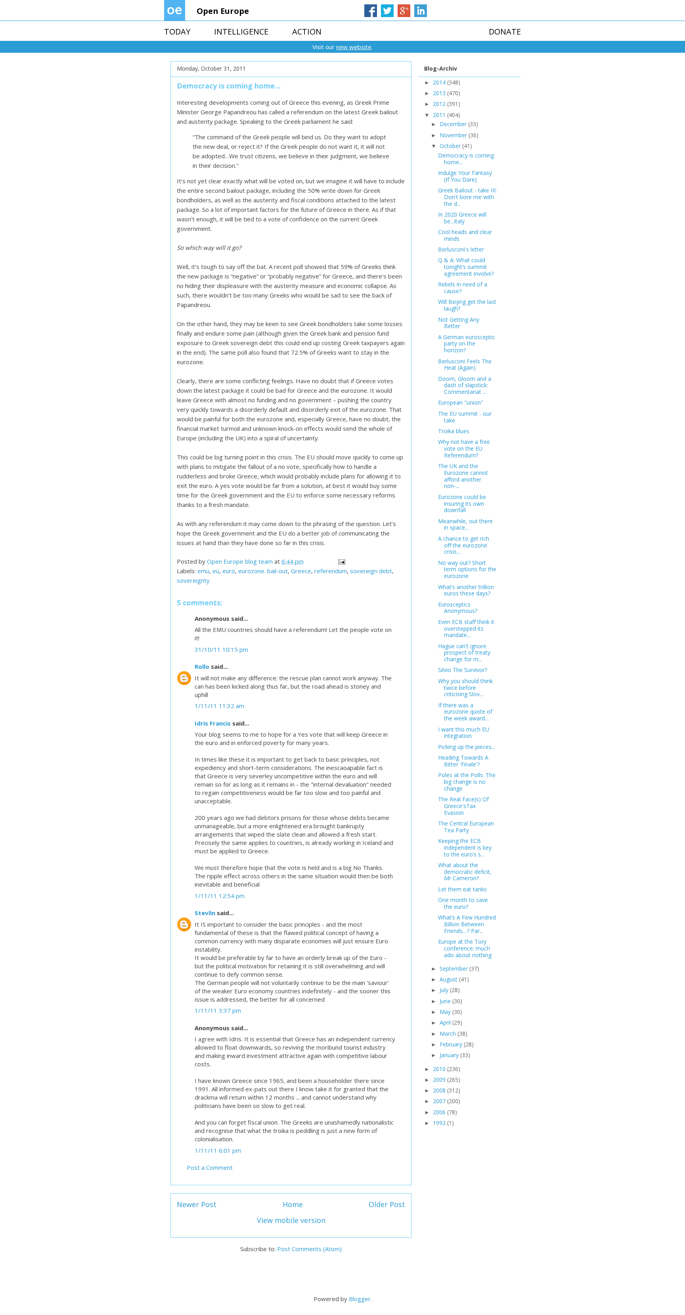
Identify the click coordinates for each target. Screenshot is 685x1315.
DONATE (505, 31)
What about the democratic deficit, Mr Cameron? (465, 871)
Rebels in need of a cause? (462, 287)
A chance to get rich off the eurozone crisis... (463, 545)
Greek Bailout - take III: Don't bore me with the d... (467, 196)
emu (203, 571)
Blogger (360, 1299)
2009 (440, 1079)
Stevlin (205, 913)
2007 (440, 1101)
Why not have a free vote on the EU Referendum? (464, 448)
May (446, 1012)
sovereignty (193, 580)
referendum (330, 571)
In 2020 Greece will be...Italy (462, 218)
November (454, 135)
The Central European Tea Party (466, 827)
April (446, 1022)
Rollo (202, 666)
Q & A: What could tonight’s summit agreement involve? (466, 266)
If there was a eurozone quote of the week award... (465, 711)
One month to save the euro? (463, 903)
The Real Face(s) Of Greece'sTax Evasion (463, 805)
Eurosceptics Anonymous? (457, 608)
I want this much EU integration (463, 733)
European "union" (460, 402)
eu (215, 571)
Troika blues (453, 431)
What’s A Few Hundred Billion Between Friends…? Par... (467, 924)
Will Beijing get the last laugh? (467, 305)
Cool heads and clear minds (465, 235)
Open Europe (223, 11)
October (451, 146)
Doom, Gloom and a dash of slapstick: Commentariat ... (464, 385)
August (449, 979)
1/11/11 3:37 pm (218, 1010)
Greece (301, 571)
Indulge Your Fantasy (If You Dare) (465, 176)
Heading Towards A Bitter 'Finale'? (463, 761)
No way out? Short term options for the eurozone (467, 569)
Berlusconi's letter (461, 249)
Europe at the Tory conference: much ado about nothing (465, 948)
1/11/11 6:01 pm (218, 1150)
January (450, 1055)
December (454, 124)
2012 (440, 104)
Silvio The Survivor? (462, 670)
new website (353, 47)
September (454, 968)
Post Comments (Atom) (309, 1249)
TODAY (177, 31)
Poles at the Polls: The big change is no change (467, 781)
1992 (440, 1123)
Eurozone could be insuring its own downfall (462, 503)
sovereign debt (371, 571)
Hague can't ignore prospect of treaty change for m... (464, 652)
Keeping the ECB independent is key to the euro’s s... (465, 847)
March (448, 1033)
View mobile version (291, 1220)
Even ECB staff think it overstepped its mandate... (466, 628)
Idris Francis (213, 723)
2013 (440, 93)
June (446, 1001)
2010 (440, 1069)
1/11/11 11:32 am (219, 706)
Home (293, 1204)
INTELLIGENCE (241, 31)
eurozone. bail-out (263, 571)
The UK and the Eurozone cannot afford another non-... (463, 476)
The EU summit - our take (465, 417)
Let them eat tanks (462, 889)
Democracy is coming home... (466, 159)
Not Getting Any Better (458, 323)
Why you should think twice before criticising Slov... (465, 687)
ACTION (306, 31)
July (445, 990)
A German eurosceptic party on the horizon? (466, 343)
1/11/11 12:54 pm (220, 896)
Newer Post (196, 1204)
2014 (440, 82)
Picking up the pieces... (466, 747)
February (452, 1044)
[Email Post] (341, 561)
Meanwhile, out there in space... (465, 524)
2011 (440, 115)
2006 (440, 1112)
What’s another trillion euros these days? (466, 590)
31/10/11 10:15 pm (221, 649)
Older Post (387, 1204)
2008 (440, 1090)
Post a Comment (210, 1167)
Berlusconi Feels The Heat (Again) (465, 364)
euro (228, 571)
